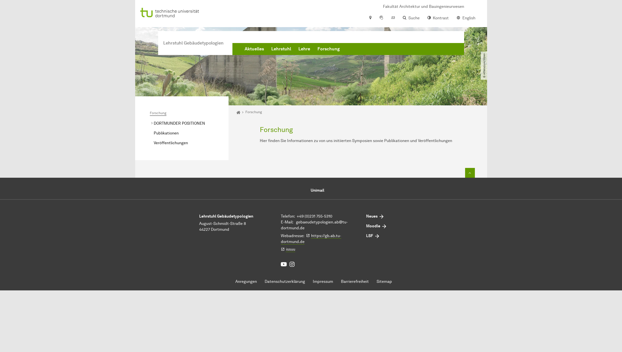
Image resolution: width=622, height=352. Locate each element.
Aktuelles (254, 49)
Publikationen (166, 133)
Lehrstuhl (281, 49)
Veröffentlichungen (171, 143)
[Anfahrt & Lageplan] (370, 18)
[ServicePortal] (381, 18)
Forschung (328, 49)
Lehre (304, 49)
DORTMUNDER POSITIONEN (179, 123)
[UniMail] (393, 18)
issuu (290, 249)
